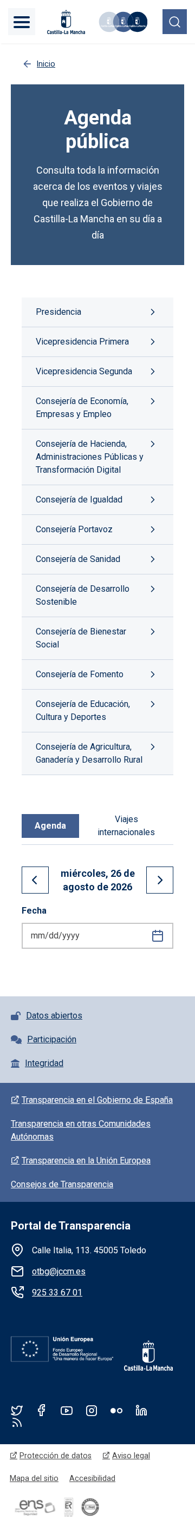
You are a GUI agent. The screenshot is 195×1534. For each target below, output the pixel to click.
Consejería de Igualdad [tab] (79, 499)
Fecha (34, 910)
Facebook (41, 1410)
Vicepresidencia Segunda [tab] (84, 371)
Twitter (16, 1410)
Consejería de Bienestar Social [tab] (81, 638)
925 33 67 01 (57, 1292)
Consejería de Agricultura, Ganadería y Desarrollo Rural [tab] (89, 753)
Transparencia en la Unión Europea (86, 1160)
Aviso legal (131, 1455)
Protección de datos (56, 1455)
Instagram (91, 1410)
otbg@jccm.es (59, 1271)
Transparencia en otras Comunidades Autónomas (81, 1130)
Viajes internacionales (126, 825)
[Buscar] (174, 21)
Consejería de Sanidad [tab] (78, 559)
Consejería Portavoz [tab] (74, 529)
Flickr (116, 1410)
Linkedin (141, 1410)
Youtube (66, 1410)
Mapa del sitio (34, 1478)
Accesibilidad (92, 1478)
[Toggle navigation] (21, 21)
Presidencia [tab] (58, 312)
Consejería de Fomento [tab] (79, 674)
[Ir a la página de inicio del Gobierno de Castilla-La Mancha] (65, 22)
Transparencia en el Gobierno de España (97, 1100)
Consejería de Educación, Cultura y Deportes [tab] (83, 710)
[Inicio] (122, 22)
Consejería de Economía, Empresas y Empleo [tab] (82, 407)
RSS (16, 1422)
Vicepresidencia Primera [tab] (82, 341)
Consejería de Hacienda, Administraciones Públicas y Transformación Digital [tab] (90, 457)
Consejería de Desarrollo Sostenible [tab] (82, 595)
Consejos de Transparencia (62, 1184)
